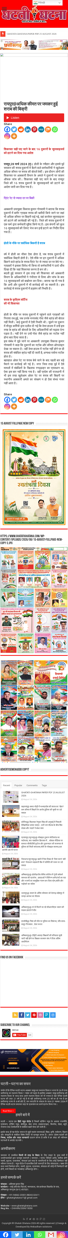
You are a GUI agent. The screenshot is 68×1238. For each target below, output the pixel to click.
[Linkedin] (28, 129)
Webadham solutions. (41, 1226)
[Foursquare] (46, 1015)
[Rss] (15, 1015)
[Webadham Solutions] (34, 1060)
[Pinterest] (34, 129)
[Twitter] (14, 129)
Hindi (41, 2)
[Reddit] (21, 129)
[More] (14, 136)
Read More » (8, 1111)
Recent (6, 785)
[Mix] (48, 129)
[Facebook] (7, 129)
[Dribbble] (40, 1015)
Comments (32, 785)
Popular (18, 785)
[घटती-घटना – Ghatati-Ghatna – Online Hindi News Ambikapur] (34, 13)
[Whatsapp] (55, 129)
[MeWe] (41, 129)
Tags (44, 785)
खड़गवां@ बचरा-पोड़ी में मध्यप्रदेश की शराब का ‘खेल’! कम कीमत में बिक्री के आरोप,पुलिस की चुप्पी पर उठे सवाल (42, 809)
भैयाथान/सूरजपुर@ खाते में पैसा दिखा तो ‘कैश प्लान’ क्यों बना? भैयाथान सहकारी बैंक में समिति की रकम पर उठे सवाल (43, 862)
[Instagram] (7, 136)
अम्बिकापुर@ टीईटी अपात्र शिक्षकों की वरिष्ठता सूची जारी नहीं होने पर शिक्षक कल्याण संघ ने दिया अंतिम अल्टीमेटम (41, 938)
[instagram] (53, 1015)
